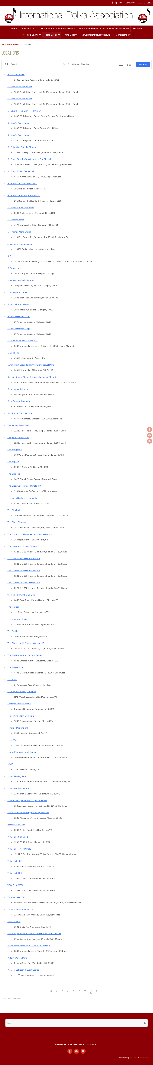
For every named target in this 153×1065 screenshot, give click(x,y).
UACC (10, 764)
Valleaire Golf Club (16, 824)
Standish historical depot (19, 304)
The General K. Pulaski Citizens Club (24, 546)
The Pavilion (13, 631)
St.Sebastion (13, 268)
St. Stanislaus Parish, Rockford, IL (23, 195)
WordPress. (145, 1057)
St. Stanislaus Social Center (20, 207)
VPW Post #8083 (15, 885)
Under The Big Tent (16, 776)
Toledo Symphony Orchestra (20, 716)
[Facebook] (112, 3)
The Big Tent (13, 461)
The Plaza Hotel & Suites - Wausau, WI (25, 643)
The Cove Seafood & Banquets (22, 498)
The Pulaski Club (15, 667)
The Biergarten (14, 449)
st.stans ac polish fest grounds (21, 280)
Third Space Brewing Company (22, 691)
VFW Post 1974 (14, 861)
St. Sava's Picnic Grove (18, 123)
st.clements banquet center (20, 244)
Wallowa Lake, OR (16, 897)
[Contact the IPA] (121, 3)
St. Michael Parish (16, 74)
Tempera (133, 1057)
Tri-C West (12, 740)
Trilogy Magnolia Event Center (21, 752)
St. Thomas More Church (19, 232)
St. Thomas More (15, 219)
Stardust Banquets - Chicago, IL (22, 340)
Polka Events (13, 45)
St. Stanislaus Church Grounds (22, 183)
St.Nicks (11, 256)
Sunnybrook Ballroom (17, 389)
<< (51, 991)
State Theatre (13, 353)
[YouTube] (116, 3)
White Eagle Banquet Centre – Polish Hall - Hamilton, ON (34, 933)
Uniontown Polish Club (18, 788)
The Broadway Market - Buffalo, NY (24, 486)
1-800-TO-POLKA (144, 3)
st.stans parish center (17, 292)
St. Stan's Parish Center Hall (20, 171)
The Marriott (13, 607)
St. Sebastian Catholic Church (21, 147)
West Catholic (13, 921)
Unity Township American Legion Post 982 (27, 800)
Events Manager (17, 998)
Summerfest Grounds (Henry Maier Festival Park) (30, 365)
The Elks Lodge (14, 510)
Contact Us (130, 3)
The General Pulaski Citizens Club (23, 558)
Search (143, 64)
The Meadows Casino (17, 619)
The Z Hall (12, 679)
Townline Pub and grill (17, 728)
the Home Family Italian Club (21, 595)
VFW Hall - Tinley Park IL (19, 849)
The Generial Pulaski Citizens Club (23, 582)
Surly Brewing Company (18, 401)
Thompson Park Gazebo (19, 703)
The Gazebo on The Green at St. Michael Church (30, 534)
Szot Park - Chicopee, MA (19, 413)
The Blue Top (13, 474)
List (129, 64)
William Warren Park (17, 958)
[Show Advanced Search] (121, 64)
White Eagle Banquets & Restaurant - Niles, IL (29, 945)
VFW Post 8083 (14, 873)
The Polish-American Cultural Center (24, 655)
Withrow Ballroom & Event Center (23, 970)
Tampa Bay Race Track (18, 425)
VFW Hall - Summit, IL (17, 837)
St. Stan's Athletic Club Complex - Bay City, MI (29, 159)
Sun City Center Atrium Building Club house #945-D (31, 377)
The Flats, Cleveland (17, 522)
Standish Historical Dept (18, 316)
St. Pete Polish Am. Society (20, 86)
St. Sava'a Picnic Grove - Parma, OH (24, 111)
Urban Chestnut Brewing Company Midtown (28, 812)
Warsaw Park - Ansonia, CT (20, 909)
